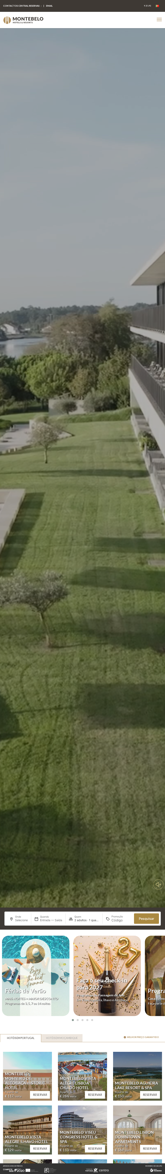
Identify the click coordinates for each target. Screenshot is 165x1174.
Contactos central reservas (21, 5)
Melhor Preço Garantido (143, 1037)
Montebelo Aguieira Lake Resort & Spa (136, 1085)
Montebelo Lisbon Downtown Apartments (134, 1137)
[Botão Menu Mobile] (159, 19)
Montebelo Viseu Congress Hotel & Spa (79, 1137)
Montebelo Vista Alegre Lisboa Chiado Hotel (78, 1083)
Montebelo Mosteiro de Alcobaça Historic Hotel (25, 1081)
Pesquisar (146, 919)
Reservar (40, 1094)
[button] (72, 1020)
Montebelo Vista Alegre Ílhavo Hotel (26, 1139)
